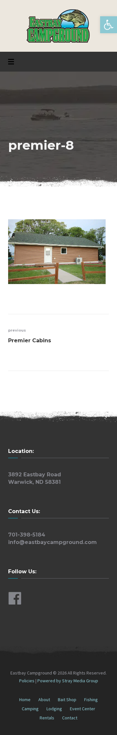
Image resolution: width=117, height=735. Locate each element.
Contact (69, 718)
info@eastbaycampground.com (52, 542)
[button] (108, 24)
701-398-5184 (26, 535)
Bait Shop (67, 699)
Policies (27, 681)
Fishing (91, 699)
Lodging (54, 709)
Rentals (47, 718)
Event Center (82, 709)
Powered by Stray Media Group (67, 681)
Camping (30, 709)
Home (25, 699)
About (44, 699)
